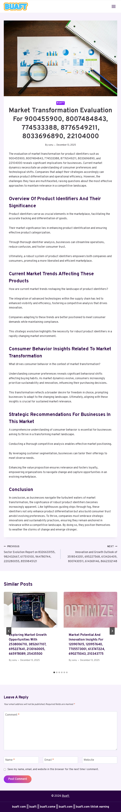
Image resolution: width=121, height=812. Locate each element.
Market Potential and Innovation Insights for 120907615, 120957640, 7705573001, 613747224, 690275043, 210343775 (87, 644)
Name (10, 760)
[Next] (112, 631)
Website (89, 760)
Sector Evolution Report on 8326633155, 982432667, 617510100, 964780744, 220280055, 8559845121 (29, 554)
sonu (50, 145)
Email (49, 760)
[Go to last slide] (8, 631)
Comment (12, 715)
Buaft (66, 796)
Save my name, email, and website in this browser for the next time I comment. (53, 769)
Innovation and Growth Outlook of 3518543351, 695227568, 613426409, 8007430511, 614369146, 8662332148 (92, 554)
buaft (60, 103)
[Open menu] (113, 6)
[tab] (54, 672)
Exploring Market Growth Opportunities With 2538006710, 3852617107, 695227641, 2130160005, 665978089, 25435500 (28, 644)
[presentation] (30, 610)
